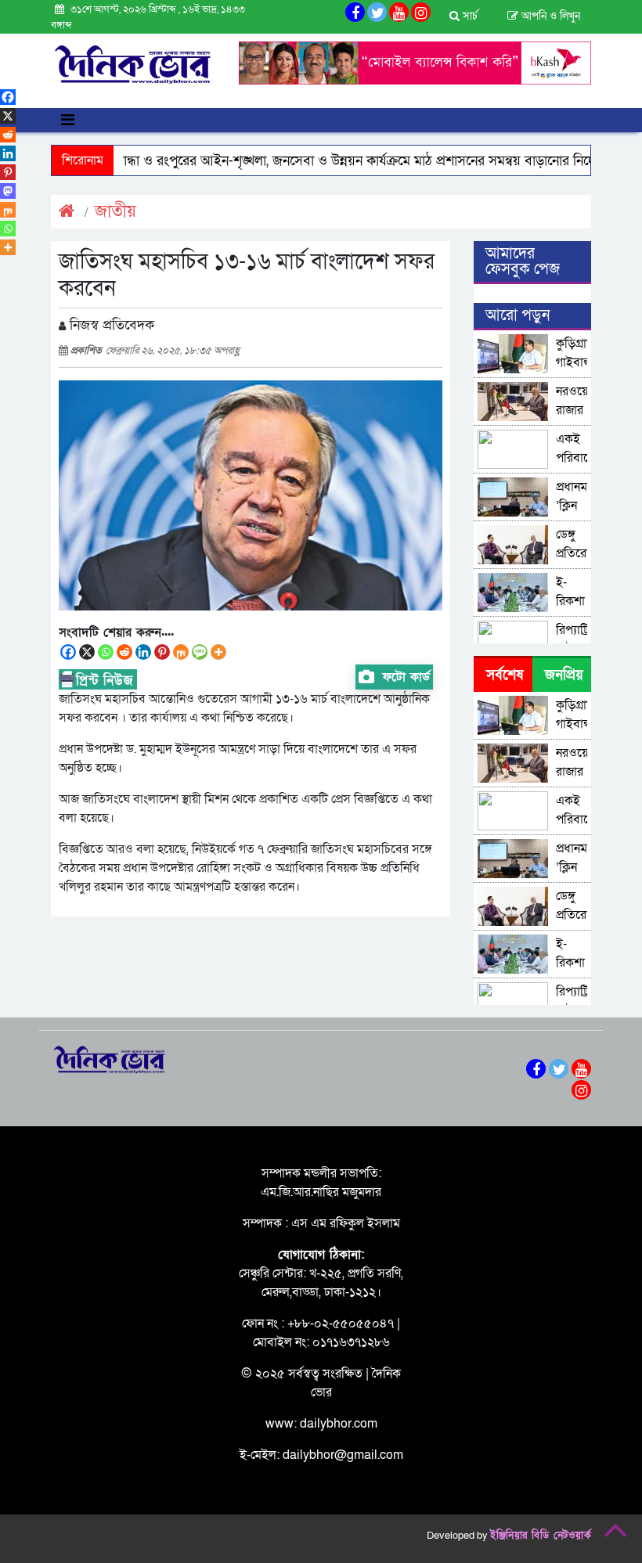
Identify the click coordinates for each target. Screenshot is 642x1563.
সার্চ (469, 16)
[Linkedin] (143, 652)
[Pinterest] (162, 652)
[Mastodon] (8, 191)
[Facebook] (68, 652)
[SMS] (199, 652)
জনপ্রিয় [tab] (564, 675)
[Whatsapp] (106, 652)
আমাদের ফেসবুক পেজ (522, 261)
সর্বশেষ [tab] (504, 675)
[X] (87, 652)
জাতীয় (115, 211)
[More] (218, 652)
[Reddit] (124, 652)
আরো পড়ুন (517, 315)
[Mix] (181, 652)
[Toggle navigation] (68, 120)
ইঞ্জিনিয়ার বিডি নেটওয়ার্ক (540, 1536)
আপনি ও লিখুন (549, 16)
